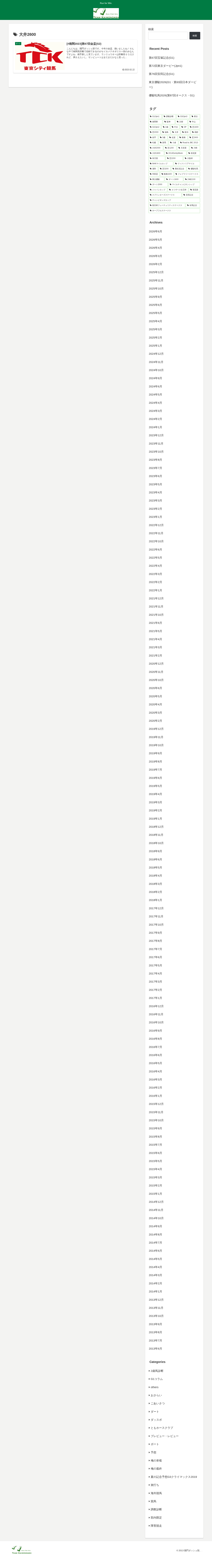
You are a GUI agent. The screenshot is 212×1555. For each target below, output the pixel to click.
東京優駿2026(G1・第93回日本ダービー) (172, 85)
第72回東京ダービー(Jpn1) (165, 65)
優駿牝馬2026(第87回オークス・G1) (171, 95)
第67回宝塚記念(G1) (161, 57)
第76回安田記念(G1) (161, 73)
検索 (151, 29)
